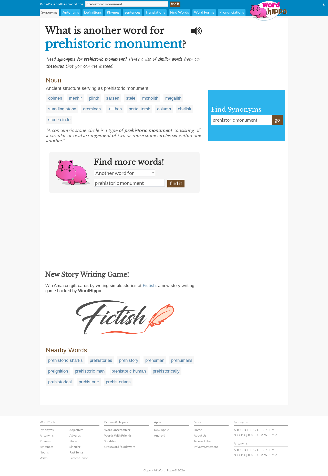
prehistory (128, 360)
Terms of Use (202, 441)
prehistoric (89, 381)
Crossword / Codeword (120, 447)
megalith (173, 98)
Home (198, 430)
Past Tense (76, 452)
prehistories (101, 360)
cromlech (92, 109)
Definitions (93, 12)
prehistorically (166, 371)
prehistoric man (90, 371)
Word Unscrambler (117, 430)
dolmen (55, 98)
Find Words (179, 12)
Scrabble (110, 441)
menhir (75, 98)
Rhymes (113, 12)
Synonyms (49, 12)
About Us (200, 435)
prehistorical (60, 381)
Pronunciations (231, 12)
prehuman (154, 360)
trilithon (115, 109)
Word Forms (204, 12)
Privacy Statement (206, 447)
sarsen (112, 98)
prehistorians (118, 381)
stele (130, 98)
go (277, 120)
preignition (58, 371)
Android (159, 435)
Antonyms (71, 12)
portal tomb (139, 109)
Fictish (149, 285)
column (164, 109)
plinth (94, 98)
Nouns (44, 452)
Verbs (43, 458)
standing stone (62, 109)
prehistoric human (128, 371)
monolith (150, 98)
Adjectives (76, 430)
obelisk (184, 109)
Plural (73, 441)
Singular (74, 447)
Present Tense (78, 458)
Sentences (132, 12)
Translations (155, 12)
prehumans (181, 360)
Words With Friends (117, 435)
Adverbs (75, 435)
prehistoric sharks (65, 360)
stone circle (59, 119)
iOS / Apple (161, 430)
